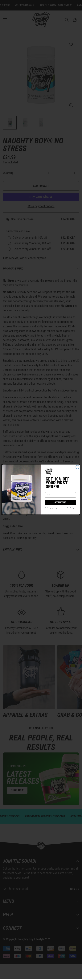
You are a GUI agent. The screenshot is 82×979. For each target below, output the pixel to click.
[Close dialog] (77, 467)
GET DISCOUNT (61, 502)
